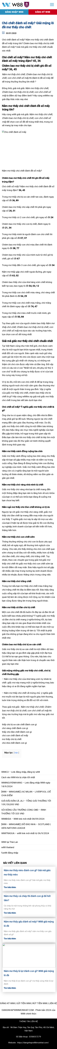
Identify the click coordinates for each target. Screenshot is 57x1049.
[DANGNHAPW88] (23, 5)
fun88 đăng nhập (9, 852)
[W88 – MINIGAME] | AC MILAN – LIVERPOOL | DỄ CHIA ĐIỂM (26, 793)
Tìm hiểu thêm (10, 887)
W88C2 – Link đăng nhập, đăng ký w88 (20, 772)
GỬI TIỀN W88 (23, 1003)
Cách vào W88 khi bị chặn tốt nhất (18, 777)
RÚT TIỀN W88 (39, 1003)
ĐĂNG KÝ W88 (7, 1003)
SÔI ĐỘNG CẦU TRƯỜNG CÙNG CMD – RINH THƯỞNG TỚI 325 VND (23, 811)
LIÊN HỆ (53, 1003)
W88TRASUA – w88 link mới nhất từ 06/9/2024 (25, 833)
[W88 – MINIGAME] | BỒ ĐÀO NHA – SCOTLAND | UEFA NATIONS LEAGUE (26, 826)
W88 (3, 842)
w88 (14, 114)
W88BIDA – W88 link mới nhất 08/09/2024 (22, 818)
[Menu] (52, 4)
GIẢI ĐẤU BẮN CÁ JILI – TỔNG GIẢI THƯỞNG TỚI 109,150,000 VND (26, 802)
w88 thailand (7, 847)
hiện (16, 753)
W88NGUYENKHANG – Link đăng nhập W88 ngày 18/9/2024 (25, 784)
